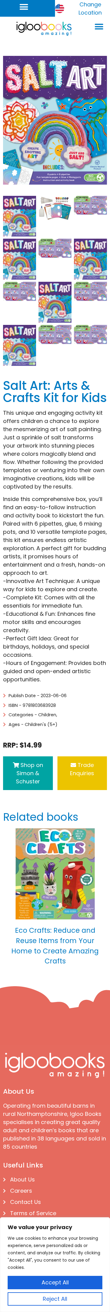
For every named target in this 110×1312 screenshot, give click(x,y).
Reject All (55, 1299)
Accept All (55, 1282)
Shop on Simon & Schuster (29, 773)
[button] (24, 7)
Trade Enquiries (82, 769)
